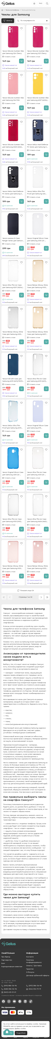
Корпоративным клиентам (11, 966)
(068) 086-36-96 (10, 989)
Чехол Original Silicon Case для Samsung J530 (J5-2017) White (37, 239)
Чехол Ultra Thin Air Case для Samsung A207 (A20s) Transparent (12, 286)
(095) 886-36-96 (10, 986)
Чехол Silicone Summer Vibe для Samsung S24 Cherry (13, 52)
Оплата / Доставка (34, 966)
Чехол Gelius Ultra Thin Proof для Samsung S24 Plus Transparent (36, 193)
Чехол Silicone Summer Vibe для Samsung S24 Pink (13, 99)
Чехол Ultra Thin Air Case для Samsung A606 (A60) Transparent (36, 520)
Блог (3, 963)
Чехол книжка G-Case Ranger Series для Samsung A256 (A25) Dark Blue (13, 239)
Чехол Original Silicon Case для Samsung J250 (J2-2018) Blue (12, 474)
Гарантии (30, 969)
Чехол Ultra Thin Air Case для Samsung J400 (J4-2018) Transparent (36, 474)
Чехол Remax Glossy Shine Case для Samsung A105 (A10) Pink (12, 567)
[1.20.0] (7, 3)
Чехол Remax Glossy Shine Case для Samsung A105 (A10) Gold (37, 286)
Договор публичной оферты (37, 975)
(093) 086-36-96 (35, 986)
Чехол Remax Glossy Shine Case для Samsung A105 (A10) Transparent (12, 333)
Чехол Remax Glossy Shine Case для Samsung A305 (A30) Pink (37, 567)
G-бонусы (30, 972)
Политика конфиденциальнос (34, 961)
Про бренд (5, 957)
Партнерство (6, 960)
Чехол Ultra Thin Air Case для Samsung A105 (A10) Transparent (12, 520)
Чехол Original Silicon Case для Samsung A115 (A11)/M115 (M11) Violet (37, 427)
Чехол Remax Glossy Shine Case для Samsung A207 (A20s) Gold (37, 333)
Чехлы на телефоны (12, 10)
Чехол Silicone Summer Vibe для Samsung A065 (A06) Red (13, 146)
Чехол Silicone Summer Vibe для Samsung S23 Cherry (38, 52)
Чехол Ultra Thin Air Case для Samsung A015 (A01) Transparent (36, 380)
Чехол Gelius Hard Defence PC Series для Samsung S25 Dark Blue (38, 146)
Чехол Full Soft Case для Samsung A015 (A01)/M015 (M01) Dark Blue (12, 380)
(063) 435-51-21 (10, 992)
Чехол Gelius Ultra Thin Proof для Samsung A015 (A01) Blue (11, 427)
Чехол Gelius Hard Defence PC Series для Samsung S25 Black (13, 193)
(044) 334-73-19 (35, 989)
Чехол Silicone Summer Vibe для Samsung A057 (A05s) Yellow (38, 99)
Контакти (30, 957)
